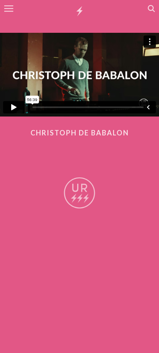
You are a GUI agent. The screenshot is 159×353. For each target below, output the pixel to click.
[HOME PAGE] (79, 11)
